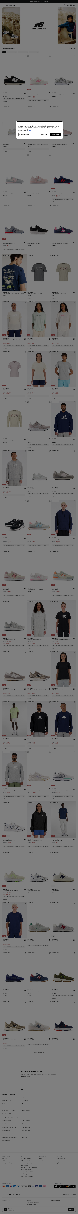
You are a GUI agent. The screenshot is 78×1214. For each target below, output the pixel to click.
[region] (39, 130)
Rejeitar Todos (44, 134)
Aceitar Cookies (55, 134)
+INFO (30, 130)
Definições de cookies (24, 134)
